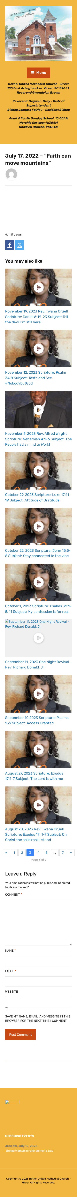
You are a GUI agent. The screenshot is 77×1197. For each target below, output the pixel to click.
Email (10, 971)
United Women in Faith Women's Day (29, 1150)
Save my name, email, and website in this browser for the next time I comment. (37, 1019)
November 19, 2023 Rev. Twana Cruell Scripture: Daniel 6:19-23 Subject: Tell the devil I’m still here (36, 316)
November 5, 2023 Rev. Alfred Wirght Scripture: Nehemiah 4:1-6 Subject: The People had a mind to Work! (38, 438)
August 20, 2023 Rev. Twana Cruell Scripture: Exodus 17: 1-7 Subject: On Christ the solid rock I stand (36, 834)
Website (11, 991)
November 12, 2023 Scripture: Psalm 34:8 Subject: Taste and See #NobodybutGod (35, 377)
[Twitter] (19, 245)
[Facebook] (9, 245)
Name (10, 950)
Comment (13, 894)
